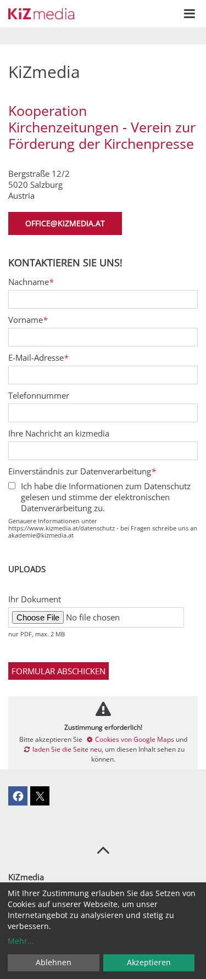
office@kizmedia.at (65, 223)
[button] (17, 795)
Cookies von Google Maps (134, 739)
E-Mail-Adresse (38, 357)
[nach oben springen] (103, 849)
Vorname (27, 319)
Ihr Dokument (34, 599)
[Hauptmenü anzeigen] (189, 13)
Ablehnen (53, 962)
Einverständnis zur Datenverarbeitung (81, 471)
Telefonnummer (38, 395)
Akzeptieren (149, 962)
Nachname (30, 281)
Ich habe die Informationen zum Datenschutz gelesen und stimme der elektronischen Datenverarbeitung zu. (106, 496)
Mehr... (21, 941)
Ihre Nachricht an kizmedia (58, 433)
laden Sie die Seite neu (67, 749)
